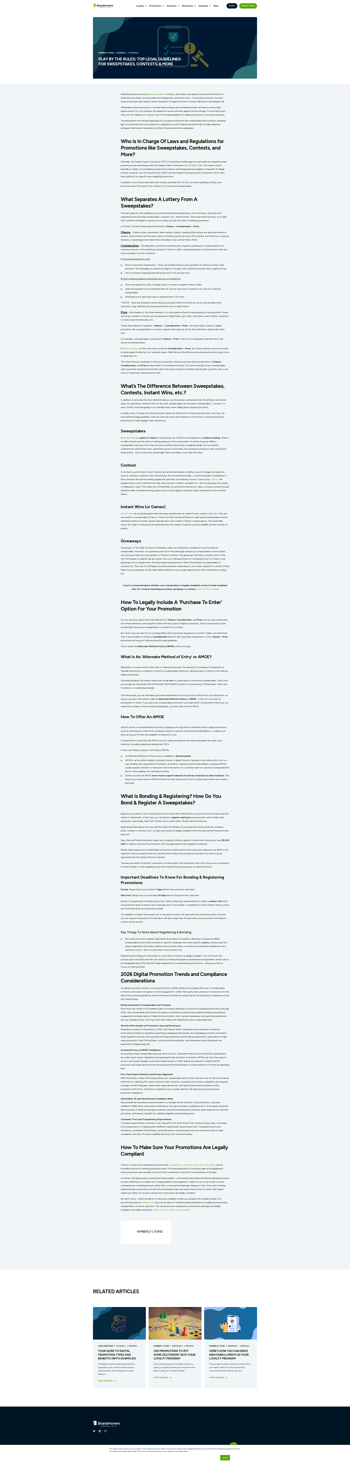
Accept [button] (225, 1458)
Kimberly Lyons (106, 53)
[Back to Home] (103, 6)
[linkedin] (100, 1431)
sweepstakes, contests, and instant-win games (192, 1165)
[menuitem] (146, 6)
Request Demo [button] (248, 6)
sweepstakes (157, 94)
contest (214, 479)
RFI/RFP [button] (232, 6)
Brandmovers (147, 1202)
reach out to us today (207, 589)
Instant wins (127, 513)
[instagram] (105, 1431)
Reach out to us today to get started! (172, 1210)
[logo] (106, 1424)
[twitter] (95, 1431)
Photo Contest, (131, 348)
